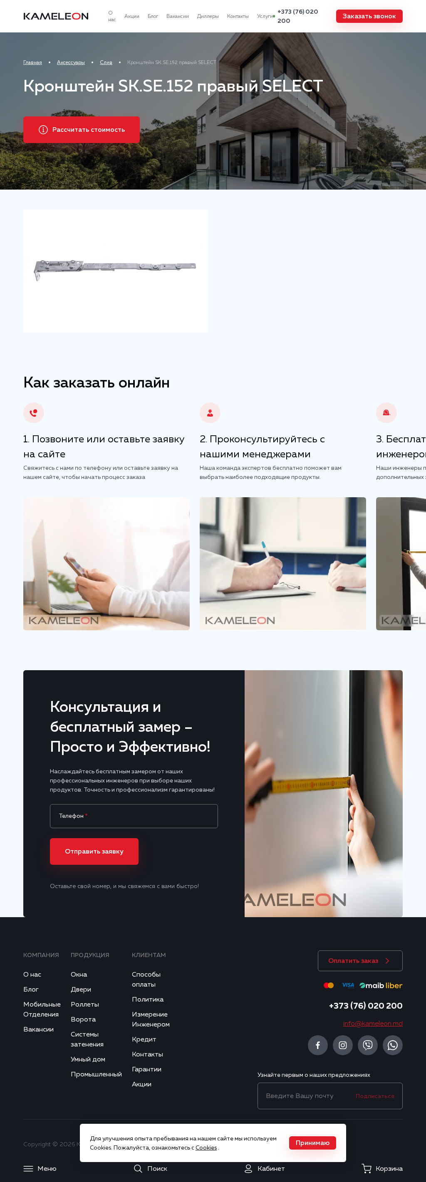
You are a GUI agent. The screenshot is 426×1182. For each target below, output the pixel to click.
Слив (106, 62)
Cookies (206, 1147)
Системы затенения (87, 1039)
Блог (153, 16)
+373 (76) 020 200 (297, 16)
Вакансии (177, 16)
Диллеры (208, 16)
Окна (79, 974)
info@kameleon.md (373, 1023)
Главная (32, 62)
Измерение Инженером (151, 1019)
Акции (131, 16)
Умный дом (88, 1059)
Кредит (144, 1039)
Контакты (238, 16)
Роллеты (85, 1004)
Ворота (83, 1019)
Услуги (265, 16)
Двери (81, 989)
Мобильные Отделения (42, 1009)
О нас (112, 16)
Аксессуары (71, 62)
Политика (147, 999)
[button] (369, 16)
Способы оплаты (146, 979)
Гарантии (146, 1069)
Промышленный (96, 1074)
